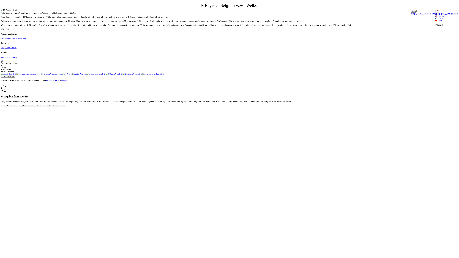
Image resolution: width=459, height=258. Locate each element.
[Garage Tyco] (8, 74)
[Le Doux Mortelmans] (153, 74)
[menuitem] (441, 16)
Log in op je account (8, 57)
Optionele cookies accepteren (54, 106)
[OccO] (67, 74)
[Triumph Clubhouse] (51, 74)
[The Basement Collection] (28, 74)
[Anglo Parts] (79, 74)
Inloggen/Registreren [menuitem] (450, 14)
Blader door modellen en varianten (14, 38)
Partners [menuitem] (428, 14)
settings (64, 80)
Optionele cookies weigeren (11, 106)
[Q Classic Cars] (114, 74)
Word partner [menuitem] (437, 14)
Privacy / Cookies (53, 80)
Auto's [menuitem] (422, 14)
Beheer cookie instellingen (32, 106)
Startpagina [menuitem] (415, 14)
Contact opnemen (8, 76)
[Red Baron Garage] (132, 74)
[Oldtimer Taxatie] (96, 74)
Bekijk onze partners (8, 48)
